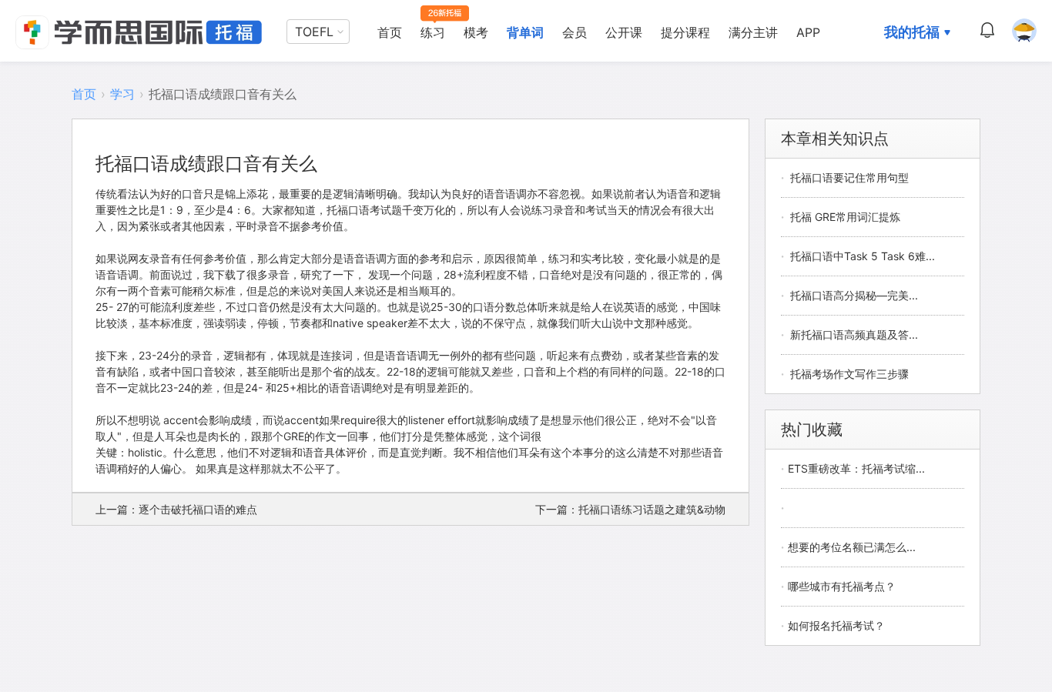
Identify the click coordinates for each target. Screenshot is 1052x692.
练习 (432, 32)
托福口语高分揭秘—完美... (854, 295)
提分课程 (685, 32)
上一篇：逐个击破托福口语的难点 (176, 509)
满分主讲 (753, 32)
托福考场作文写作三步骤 (849, 373)
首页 (389, 32)
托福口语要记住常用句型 (849, 177)
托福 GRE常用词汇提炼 (845, 216)
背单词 (525, 32)
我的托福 (912, 32)
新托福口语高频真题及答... (854, 334)
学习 (122, 94)
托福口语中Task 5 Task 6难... (862, 255)
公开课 (623, 32)
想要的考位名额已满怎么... (852, 546)
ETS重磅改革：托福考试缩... (856, 468)
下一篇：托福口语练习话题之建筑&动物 (630, 509)
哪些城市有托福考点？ (842, 586)
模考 (476, 32)
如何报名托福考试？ (836, 625)
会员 (574, 32)
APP (808, 32)
